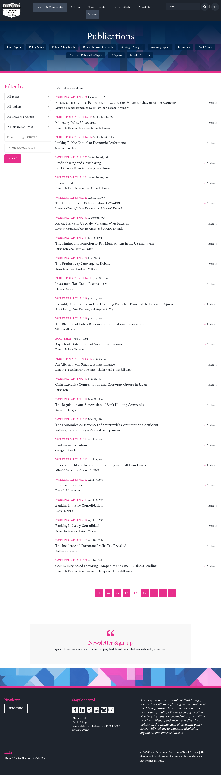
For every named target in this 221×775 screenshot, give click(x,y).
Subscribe (16, 708)
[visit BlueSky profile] (104, 710)
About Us (144, 7)
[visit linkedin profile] (82, 710)
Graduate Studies (121, 7)
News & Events (96, 7)
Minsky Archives (140, 55)
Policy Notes (36, 47)
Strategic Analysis (131, 47)
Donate (92, 14)
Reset (12, 158)
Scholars (76, 7)
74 (173, 593)
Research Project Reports (98, 47)
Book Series (205, 47)
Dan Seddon (180, 756)
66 (118, 593)
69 (145, 593)
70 (154, 593)
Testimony (184, 47)
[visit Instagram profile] (111, 710)
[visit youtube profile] (96, 710)
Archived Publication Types (85, 55)
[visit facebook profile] (75, 710)
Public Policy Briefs (63, 47)
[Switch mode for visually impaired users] (215, 7)
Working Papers (160, 47)
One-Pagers (14, 47)
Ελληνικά (116, 55)
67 (127, 593)
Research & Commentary (50, 7)
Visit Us (39, 758)
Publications (25, 758)
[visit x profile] (89, 710)
